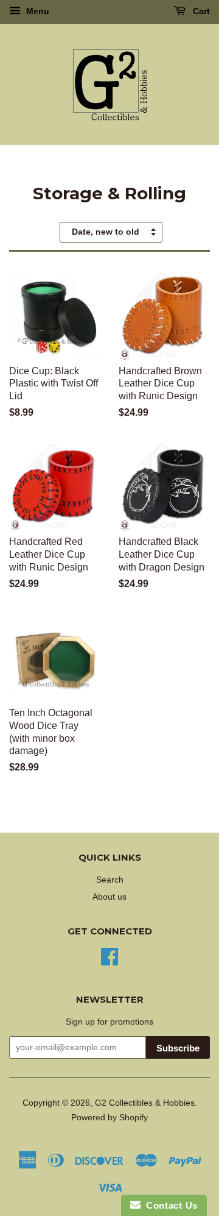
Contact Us (169, 1205)
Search (109, 879)
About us (109, 896)
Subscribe (178, 1048)
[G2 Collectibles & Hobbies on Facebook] (109, 955)
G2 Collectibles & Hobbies (145, 1103)
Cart (200, 11)
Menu (36, 11)
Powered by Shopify (109, 1117)
